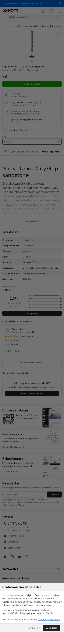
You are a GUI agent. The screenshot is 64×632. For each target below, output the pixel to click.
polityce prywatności (49, 619)
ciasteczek (19, 595)
